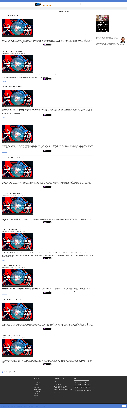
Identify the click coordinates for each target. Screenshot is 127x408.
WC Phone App (37, 391)
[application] (17, 28)
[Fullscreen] (32, 36)
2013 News (76, 381)
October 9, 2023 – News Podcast (11, 335)
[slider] (16, 106)
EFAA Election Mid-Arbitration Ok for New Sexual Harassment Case (63, 384)
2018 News (86, 382)
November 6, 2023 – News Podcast (12, 193)
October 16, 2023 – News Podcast (11, 300)
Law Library (36, 395)
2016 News (76, 382)
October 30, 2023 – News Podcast (11, 229)
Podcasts (36, 393)
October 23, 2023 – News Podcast (11, 265)
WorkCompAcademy (5, 17)
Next (14, 371)
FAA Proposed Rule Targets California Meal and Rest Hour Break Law (63, 393)
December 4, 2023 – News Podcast (12, 86)
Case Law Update (37, 389)
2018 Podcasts (77, 384)
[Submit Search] (92, 4)
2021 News (88, 385)
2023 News (77, 388)
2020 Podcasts (82, 385)
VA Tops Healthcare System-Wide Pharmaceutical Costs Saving (60, 387)
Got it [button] (124, 406)
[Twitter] (90, 1)
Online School (36, 387)
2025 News (83, 390)
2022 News (83, 387)
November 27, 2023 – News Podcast (12, 122)
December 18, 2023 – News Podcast (12, 16)
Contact (35, 399)
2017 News (81, 382)
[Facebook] (88, 1)
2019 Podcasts (88, 384)
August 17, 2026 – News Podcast (60, 381)
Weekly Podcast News (21, 17)
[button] (17, 28)
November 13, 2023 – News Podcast (12, 158)
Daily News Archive (38, 384)
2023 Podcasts (82, 388)
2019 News (83, 384)
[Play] (2, 36)
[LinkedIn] (92, 1)
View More (4, 81)
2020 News (77, 385)
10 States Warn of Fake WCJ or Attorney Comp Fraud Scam (63, 390)
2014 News (81, 381)
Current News (37, 382)
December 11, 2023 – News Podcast (12, 51)
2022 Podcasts (88, 387)
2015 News (87, 381)
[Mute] (30, 36)
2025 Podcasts (88, 390)
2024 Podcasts (77, 390)
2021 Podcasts (77, 387)
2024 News (88, 388)
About (35, 397)
